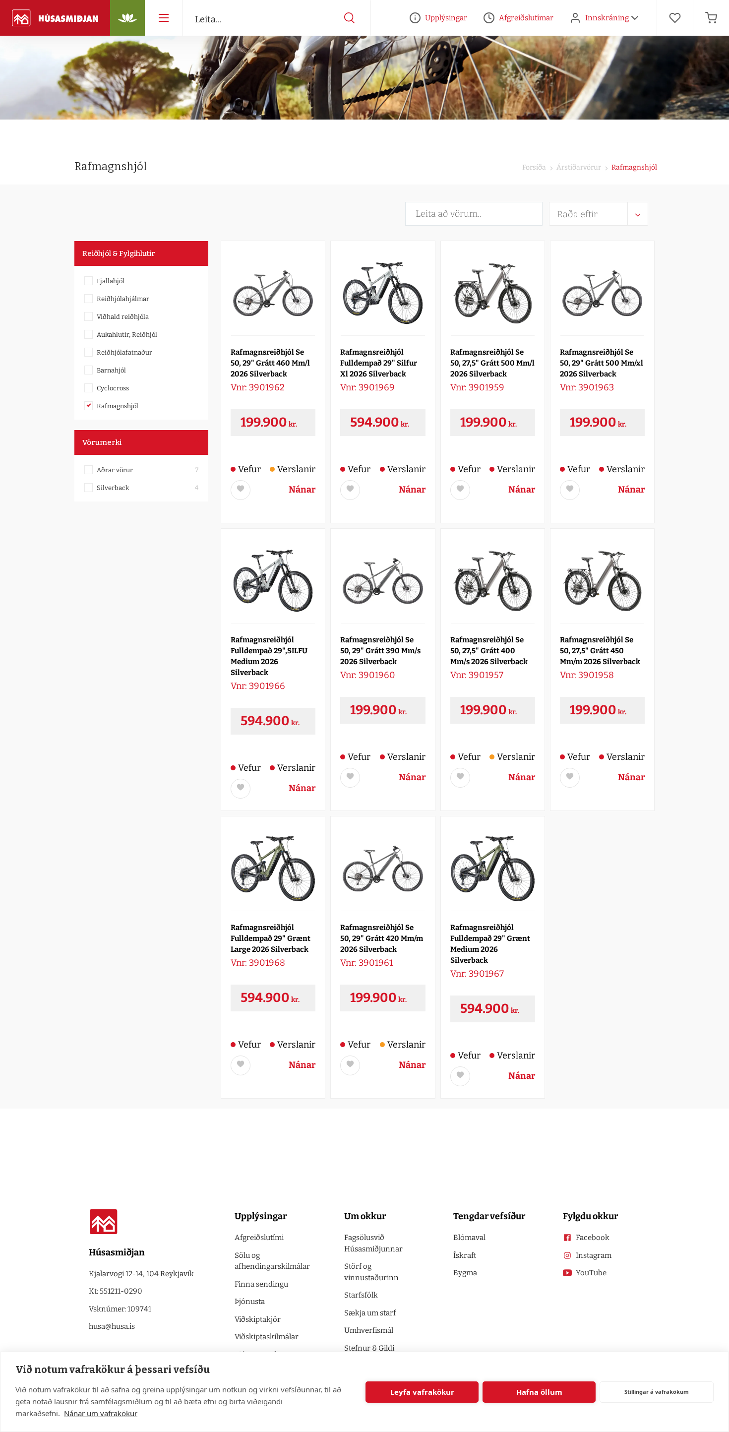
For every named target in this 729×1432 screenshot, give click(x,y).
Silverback (113, 488)
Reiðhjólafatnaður (124, 352)
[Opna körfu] (711, 18)
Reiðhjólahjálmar (123, 299)
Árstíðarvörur (578, 167)
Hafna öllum (539, 1392)
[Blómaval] (127, 18)
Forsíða (534, 167)
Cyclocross (113, 388)
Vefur (249, 469)
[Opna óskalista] (675, 18)
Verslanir (296, 469)
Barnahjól (111, 370)
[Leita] (349, 18)
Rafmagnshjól (117, 406)
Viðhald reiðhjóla (123, 316)
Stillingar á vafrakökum (656, 1391)
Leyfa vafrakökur (422, 1392)
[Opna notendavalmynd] (635, 18)
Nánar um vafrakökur (100, 1413)
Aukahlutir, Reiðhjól (127, 334)
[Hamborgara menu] (164, 18)
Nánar (302, 489)
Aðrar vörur (115, 470)
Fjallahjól (110, 281)
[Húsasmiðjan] (55, 18)
